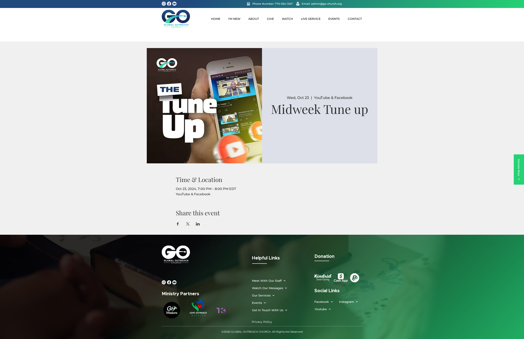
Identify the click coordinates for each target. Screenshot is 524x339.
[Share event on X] (188, 224)
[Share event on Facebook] (178, 224)
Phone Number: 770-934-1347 (272, 3)
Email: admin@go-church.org (322, 3)
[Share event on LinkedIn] (198, 224)
